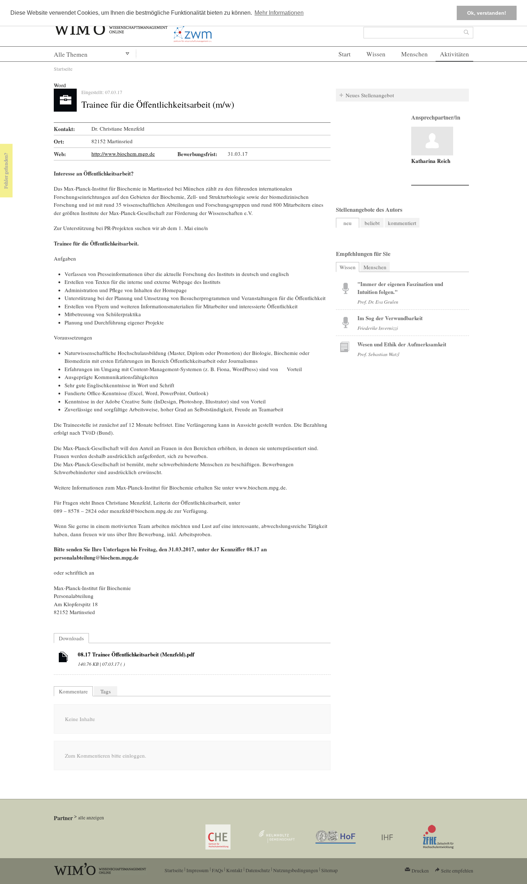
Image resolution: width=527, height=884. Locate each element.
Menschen (414, 54)
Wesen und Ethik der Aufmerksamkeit (401, 344)
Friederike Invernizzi (377, 327)
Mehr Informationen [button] (279, 13)
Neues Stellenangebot (370, 95)
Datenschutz (258, 870)
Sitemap (329, 870)
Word (60, 85)
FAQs (217, 870)
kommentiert (402, 222)
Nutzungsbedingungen (295, 870)
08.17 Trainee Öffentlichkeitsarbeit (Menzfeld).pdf (136, 654)
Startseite (63, 68)
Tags (105, 691)
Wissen (375, 54)
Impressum (197, 870)
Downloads (71, 638)
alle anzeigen (91, 817)
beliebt (372, 222)
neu (347, 222)
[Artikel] (63, 658)
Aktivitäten (454, 54)
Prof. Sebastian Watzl (378, 354)
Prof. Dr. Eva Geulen (377, 301)
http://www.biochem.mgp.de (123, 153)
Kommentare (73, 691)
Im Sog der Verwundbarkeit (390, 318)
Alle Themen (70, 54)
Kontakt (234, 870)
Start (344, 54)
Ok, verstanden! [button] (486, 13)
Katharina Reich (430, 161)
